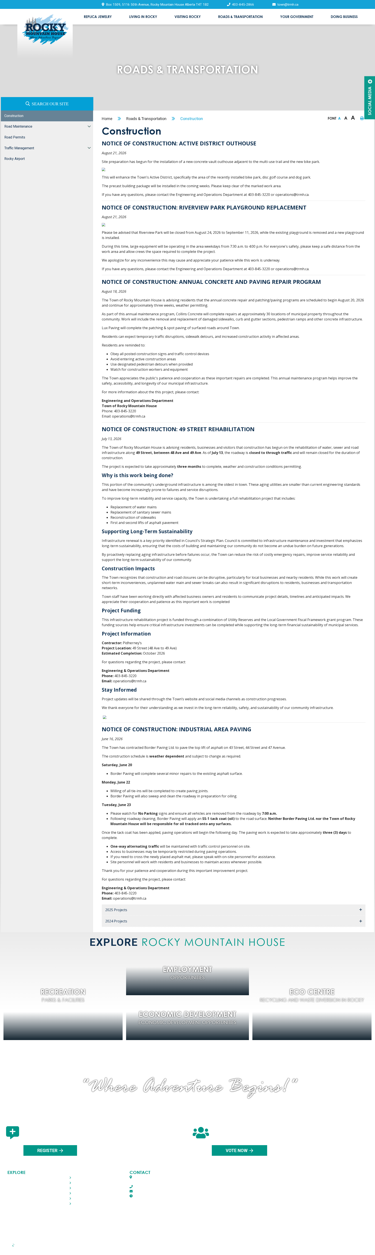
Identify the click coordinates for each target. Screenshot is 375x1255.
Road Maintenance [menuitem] (18, 126)
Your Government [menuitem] (296, 17)
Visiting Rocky (18, 1188)
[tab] (233, 910)
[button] (89, 126)
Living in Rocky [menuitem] (143, 17)
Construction (191, 118)
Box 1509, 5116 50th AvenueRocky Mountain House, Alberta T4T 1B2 (158, 1179)
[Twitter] (186, 1225)
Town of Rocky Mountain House (45, 36)
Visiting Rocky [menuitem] (187, 17)
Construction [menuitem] (13, 116)
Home (107, 118)
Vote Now (237, 1150)
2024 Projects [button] (116, 921)
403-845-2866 (143, 1187)
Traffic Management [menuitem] (19, 148)
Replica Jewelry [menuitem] (98, 17)
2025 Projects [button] (116, 909)
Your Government (20, 1198)
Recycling (33, 1248)
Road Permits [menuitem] (14, 137)
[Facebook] (166, 1225)
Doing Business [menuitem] (344, 17)
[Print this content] (362, 118)
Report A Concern (189, 1248)
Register (47, 1150)
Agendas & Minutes (263, 1248)
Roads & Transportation (146, 118)
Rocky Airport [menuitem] (14, 159)
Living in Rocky (18, 1183)
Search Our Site (50, 103)
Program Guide (333, 1248)
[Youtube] (207, 1225)
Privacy (104, 1248)
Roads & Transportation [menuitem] (240, 17)
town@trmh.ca (144, 1191)
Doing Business (19, 1203)
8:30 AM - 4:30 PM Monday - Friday (169, 1196)
